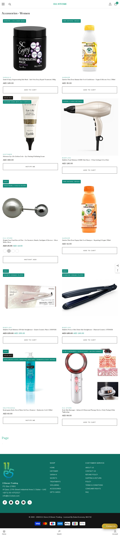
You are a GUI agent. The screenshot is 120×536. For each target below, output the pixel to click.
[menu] (3, 4)
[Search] (9, 4)
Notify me (30, 166)
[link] (59, 532)
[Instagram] (11, 502)
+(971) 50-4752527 (11, 492)
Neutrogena (9, 408)
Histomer (7, 154)
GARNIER (66, 77)
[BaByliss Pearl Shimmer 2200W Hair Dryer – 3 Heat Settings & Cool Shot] (89, 127)
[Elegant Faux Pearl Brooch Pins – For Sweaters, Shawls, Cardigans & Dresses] (30, 207)
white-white (13, 251)
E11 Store (8, 238)
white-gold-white (17, 251)
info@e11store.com (11, 496)
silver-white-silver (9, 251)
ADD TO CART (30, 90)
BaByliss (66, 158)
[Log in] (110, 4)
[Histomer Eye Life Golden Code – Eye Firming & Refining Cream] (30, 123)
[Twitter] (29, 502)
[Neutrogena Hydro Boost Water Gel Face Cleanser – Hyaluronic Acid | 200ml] (30, 377)
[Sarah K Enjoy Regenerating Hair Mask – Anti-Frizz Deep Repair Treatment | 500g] (30, 46)
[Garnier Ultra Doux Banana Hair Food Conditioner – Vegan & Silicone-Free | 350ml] (89, 46)
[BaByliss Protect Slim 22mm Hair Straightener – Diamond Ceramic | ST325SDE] (89, 296)
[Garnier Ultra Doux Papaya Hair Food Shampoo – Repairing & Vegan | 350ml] (89, 207)
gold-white (5, 251)
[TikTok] (23, 502)
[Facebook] (5, 502)
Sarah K (7, 77)
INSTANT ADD (30, 259)
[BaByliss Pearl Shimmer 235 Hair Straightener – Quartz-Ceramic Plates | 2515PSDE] (30, 296)
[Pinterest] (17, 502)
